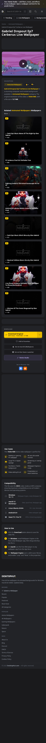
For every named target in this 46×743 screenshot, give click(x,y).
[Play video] (23, 64)
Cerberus (23, 89)
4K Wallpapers (7, 618)
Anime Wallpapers (8, 615)
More (6, 114)
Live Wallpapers (24, 18)
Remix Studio (24, 358)
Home (4, 24)
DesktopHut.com (13, 666)
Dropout (13, 89)
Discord (4, 646)
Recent (4, 594)
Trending (9, 18)
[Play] (4, 73)
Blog (3, 643)
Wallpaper (35, 89)
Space (4, 631)
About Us (5, 640)
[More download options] (39, 335)
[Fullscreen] (41, 73)
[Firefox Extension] (25, 368)
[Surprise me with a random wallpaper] (30, 11)
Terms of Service (7, 652)
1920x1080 (32, 97)
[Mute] (37, 73)
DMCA (4, 649)
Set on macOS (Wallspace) (24, 347)
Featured (5, 600)
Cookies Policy (6, 659)
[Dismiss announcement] (43, 4)
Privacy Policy (6, 656)
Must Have (5, 604)
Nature (4, 628)
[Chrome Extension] (21, 368)
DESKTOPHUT (9, 576)
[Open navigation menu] (42, 11)
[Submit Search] (35, 11)
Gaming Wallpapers (8, 622)
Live (28, 89)
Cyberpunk (5, 625)
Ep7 (18, 89)
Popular (4, 597)
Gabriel (7, 89)
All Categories (6, 607)
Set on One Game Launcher (24, 352)
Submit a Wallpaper (11, 591)
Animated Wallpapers (15, 24)
